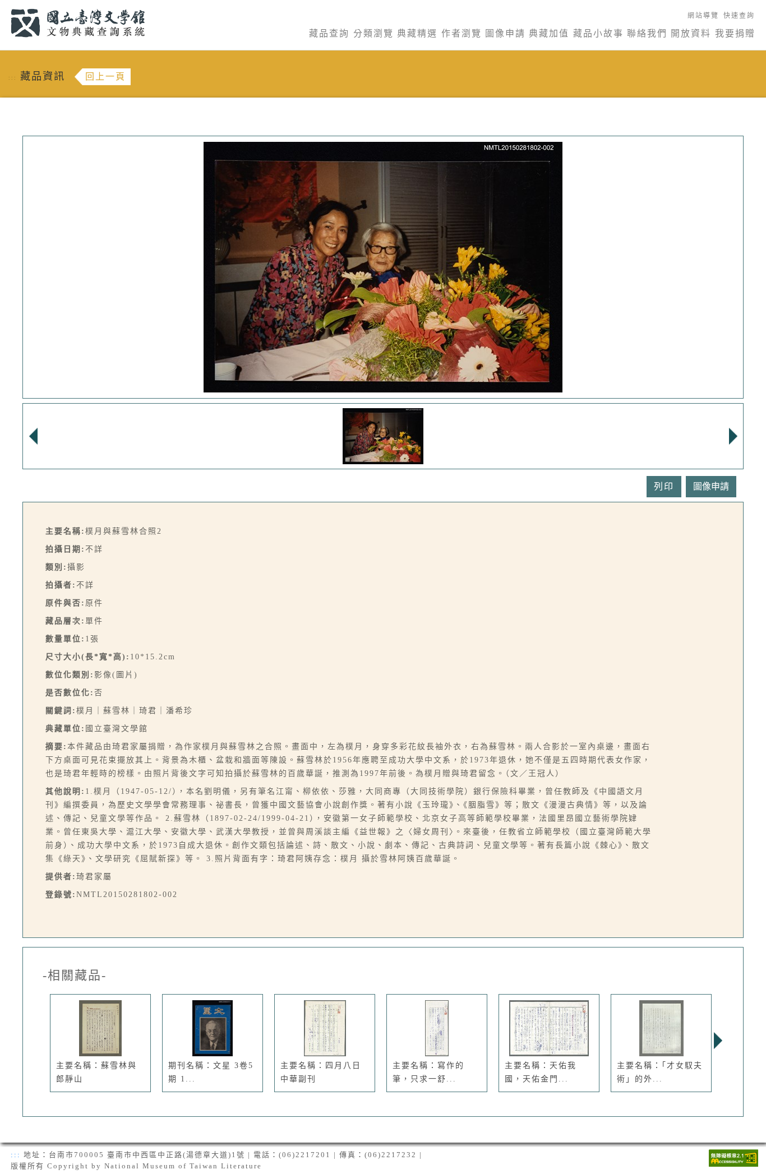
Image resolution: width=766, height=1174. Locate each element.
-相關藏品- (75, 975)
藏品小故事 (598, 33)
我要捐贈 (735, 33)
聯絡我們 (647, 33)
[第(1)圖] (383, 435)
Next (717, 1040)
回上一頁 (105, 76)
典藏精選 (417, 33)
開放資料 (691, 33)
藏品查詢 (329, 33)
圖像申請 (505, 33)
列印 (664, 486)
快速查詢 (739, 16)
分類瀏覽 (373, 33)
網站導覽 (703, 16)
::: (4, 6)
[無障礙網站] (733, 1157)
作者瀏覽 (461, 33)
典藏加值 (549, 33)
